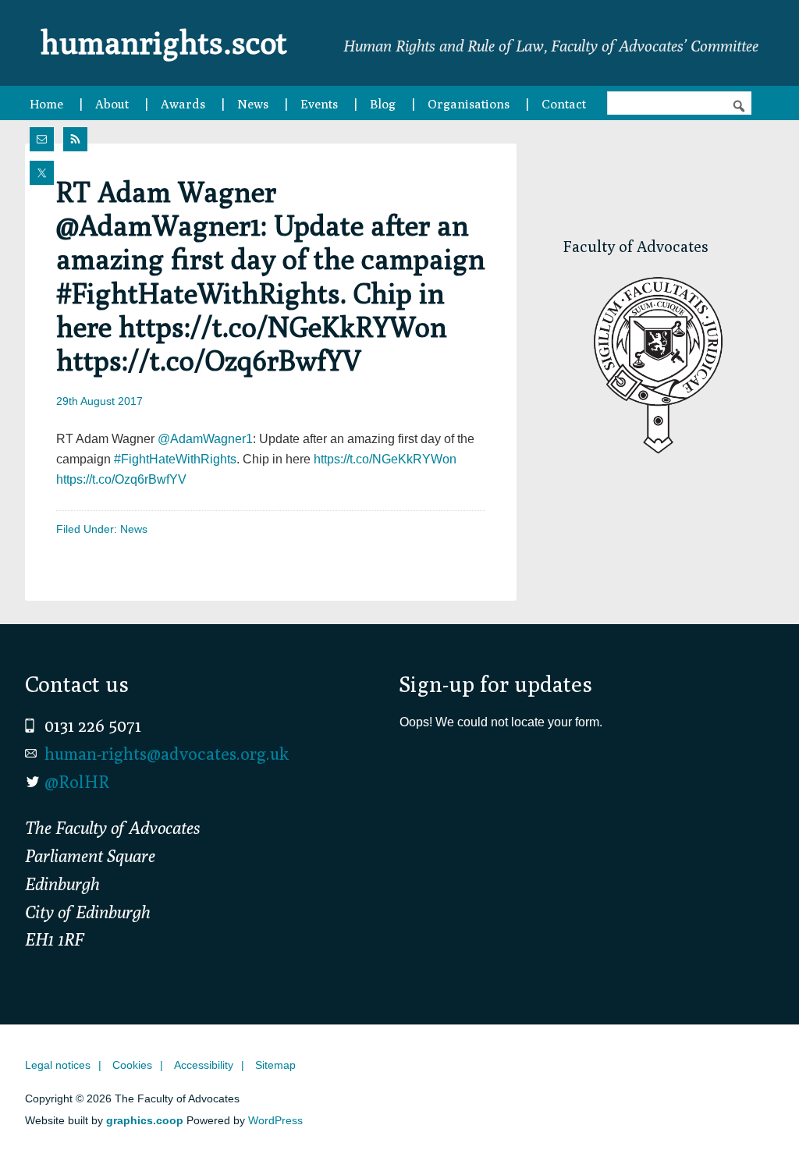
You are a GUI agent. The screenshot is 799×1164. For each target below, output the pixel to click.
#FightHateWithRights (175, 459)
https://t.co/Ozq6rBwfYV (121, 479)
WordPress (275, 1120)
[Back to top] (754, 1119)
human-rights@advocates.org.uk (166, 753)
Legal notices (58, 1065)
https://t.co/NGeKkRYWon (385, 459)
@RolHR (76, 782)
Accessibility (203, 1065)
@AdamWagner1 (205, 438)
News (133, 529)
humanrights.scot (164, 42)
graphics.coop (144, 1120)
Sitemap (275, 1065)
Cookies (132, 1065)
